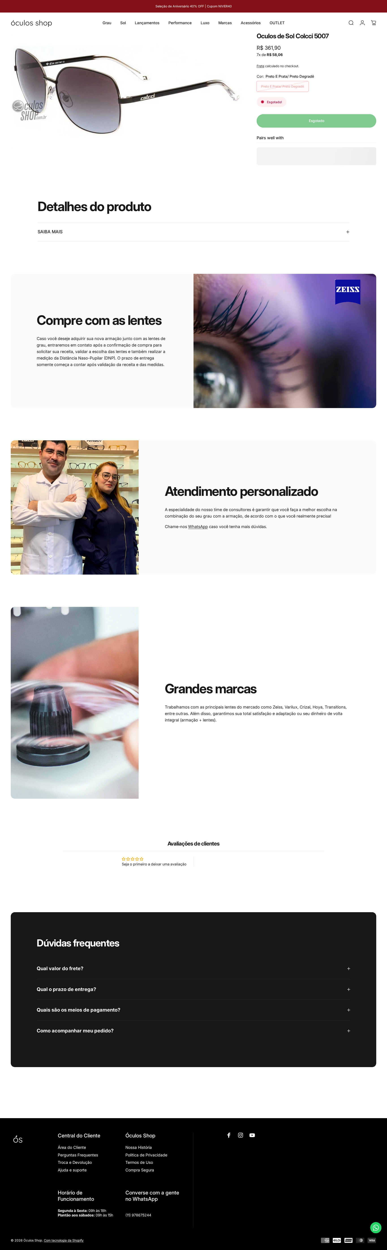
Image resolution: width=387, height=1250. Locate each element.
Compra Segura (139, 1170)
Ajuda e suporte (72, 1170)
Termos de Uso (139, 1162)
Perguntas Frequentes (78, 1155)
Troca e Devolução (75, 1162)
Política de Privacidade (146, 1155)
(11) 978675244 (138, 1215)
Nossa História (138, 1147)
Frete (260, 66)
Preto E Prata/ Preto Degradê (282, 86)
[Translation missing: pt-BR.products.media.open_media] (127, 91)
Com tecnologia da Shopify (64, 1240)
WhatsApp (198, 526)
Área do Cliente (72, 1147)
